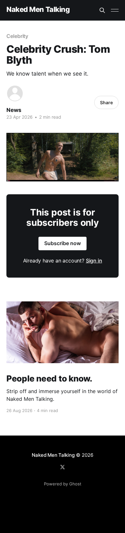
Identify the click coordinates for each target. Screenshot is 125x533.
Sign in (94, 260)
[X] (62, 467)
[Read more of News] (14, 93)
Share (106, 102)
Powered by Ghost (62, 483)
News (13, 110)
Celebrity (17, 36)
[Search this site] (102, 10)
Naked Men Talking (38, 9)
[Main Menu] (115, 10)
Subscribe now (62, 243)
